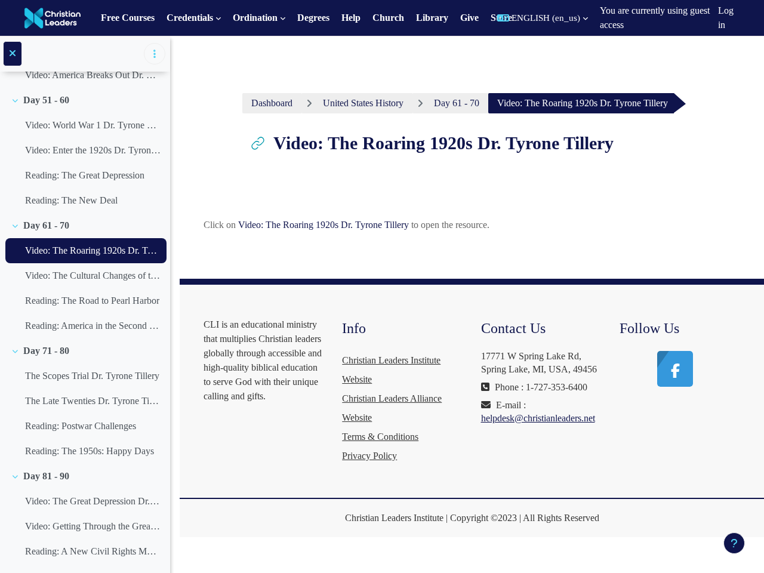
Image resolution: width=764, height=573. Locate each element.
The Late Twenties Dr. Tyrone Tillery (93, 401)
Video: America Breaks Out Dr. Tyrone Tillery (93, 75)
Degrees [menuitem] (313, 18)
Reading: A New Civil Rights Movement (93, 551)
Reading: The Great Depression (84, 175)
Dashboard (271, 103)
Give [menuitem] (469, 18)
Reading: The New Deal (71, 200)
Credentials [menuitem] (190, 18)
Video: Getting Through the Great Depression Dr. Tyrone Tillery (93, 526)
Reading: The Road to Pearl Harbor (92, 300)
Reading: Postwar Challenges (80, 426)
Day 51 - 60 (46, 100)
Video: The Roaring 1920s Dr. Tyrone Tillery (93, 250)
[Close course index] (12, 53)
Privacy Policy (369, 456)
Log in (726, 17)
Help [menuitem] (351, 18)
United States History (363, 103)
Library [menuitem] (432, 18)
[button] (542, 18)
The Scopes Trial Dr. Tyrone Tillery (92, 376)
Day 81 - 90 (46, 476)
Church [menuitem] (388, 18)
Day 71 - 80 (46, 351)
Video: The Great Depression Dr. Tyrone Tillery (93, 501)
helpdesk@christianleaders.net (538, 418)
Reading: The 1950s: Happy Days (89, 451)
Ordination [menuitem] (255, 18)
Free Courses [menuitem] (128, 18)
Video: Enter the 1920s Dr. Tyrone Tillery (93, 150)
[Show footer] (734, 543)
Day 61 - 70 (46, 225)
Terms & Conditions (380, 437)
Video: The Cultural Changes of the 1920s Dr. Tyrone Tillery (93, 275)
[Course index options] (154, 53)
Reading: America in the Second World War (93, 326)
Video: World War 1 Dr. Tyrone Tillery (93, 125)
